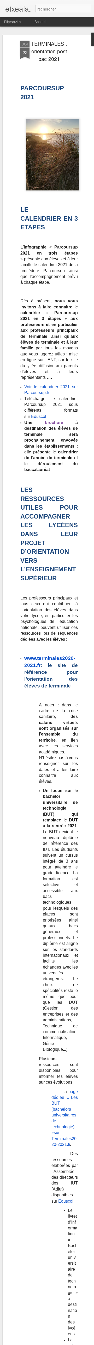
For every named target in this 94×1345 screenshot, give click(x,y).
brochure (54, 422)
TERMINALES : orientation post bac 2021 (49, 51)
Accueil (40, 21)
